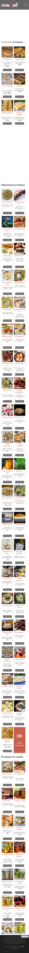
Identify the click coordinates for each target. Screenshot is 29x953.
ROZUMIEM (24, 936)
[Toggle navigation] (25, 4)
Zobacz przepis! (7, 70)
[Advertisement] (14, 24)
